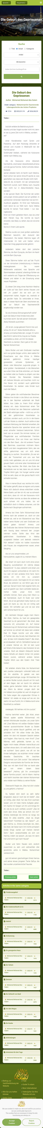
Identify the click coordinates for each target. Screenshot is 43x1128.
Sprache (6, 3)
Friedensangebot (12, 892)
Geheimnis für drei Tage (14, 1052)
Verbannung (10, 936)
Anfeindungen (11, 1038)
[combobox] (21, 54)
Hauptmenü (21, 3)
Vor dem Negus (11, 1009)
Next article (34, 877)
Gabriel (8, 921)
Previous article (10, 877)
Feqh (24, 1081)
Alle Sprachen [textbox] (20, 62)
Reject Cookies (31, 1122)
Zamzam (9, 979)
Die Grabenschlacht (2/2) (14, 907)
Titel (13, 49)
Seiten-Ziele (7, 1098)
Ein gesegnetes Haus (13, 950)
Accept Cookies (12, 1122)
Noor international (30, 1088)
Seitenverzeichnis (29, 1098)
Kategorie (30, 49)
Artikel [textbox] (21, 55)
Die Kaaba (9, 1023)
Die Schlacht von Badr (13, 994)
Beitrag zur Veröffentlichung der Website (11, 1083)
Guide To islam (28, 1084)
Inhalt (20, 49)
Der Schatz (9, 965)
